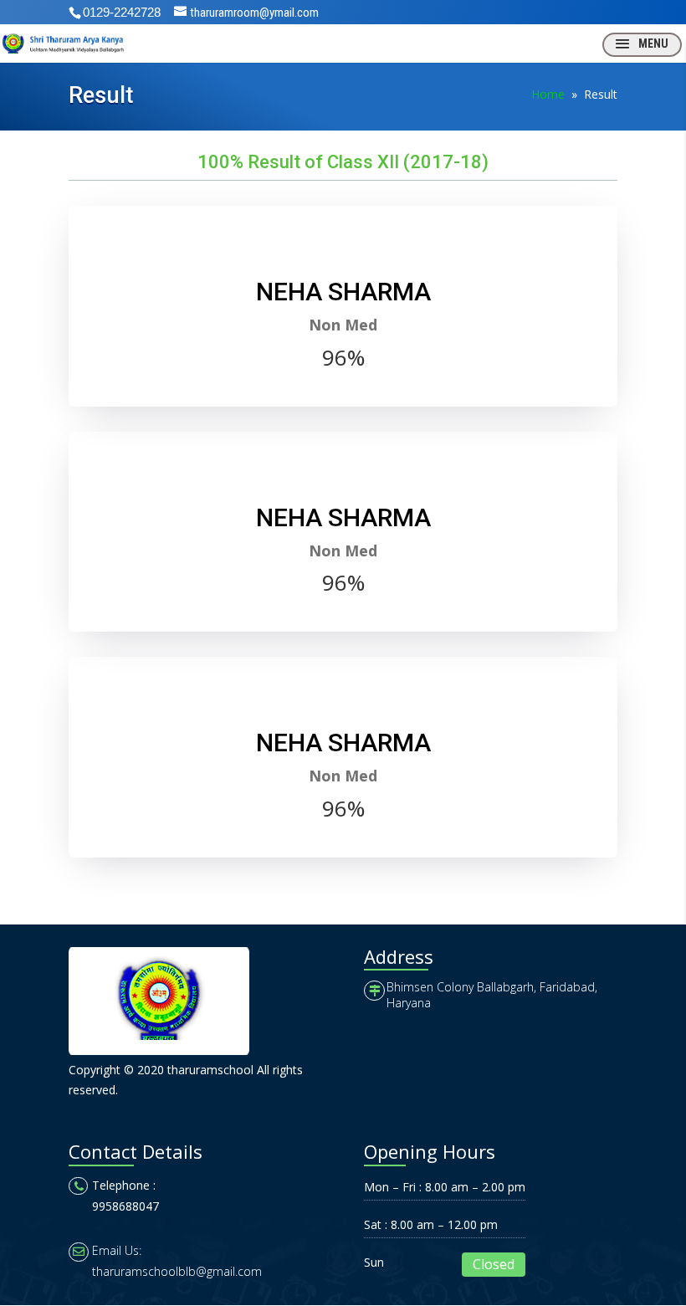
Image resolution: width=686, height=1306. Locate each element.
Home (548, 94)
